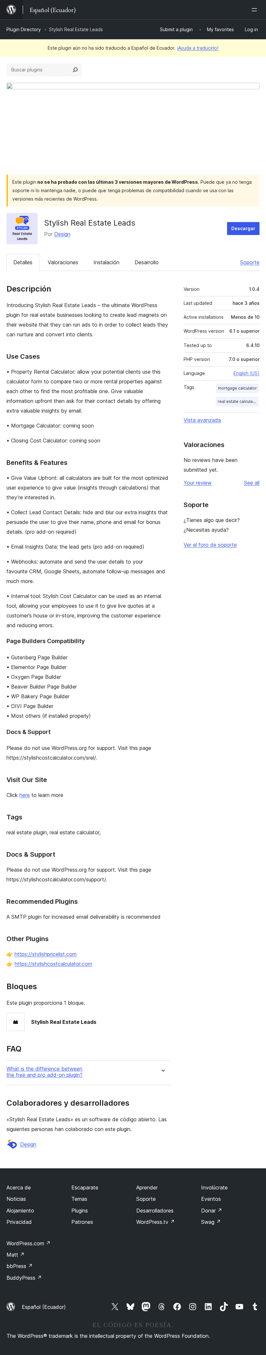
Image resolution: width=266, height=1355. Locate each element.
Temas (79, 1199)
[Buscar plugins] (75, 69)
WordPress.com (28, 1243)
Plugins (79, 1210)
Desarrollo (147, 262)
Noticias (16, 1199)
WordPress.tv (155, 1222)
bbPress (19, 1266)
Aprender (147, 1187)
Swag (211, 1222)
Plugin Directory (23, 29)
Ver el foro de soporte (210, 544)
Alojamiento (20, 1210)
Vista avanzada (202, 420)
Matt (15, 1254)
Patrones (82, 1222)
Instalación (106, 262)
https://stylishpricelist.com (46, 954)
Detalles (22, 262)
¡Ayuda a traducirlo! (197, 48)
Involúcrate (214, 1187)
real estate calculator (238, 401)
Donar (211, 1210)
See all (252, 482)
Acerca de (18, 1187)
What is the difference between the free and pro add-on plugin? (44, 1072)
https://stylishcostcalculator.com (53, 964)
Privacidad (19, 1222)
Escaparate (84, 1187)
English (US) (247, 373)
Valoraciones (63, 262)
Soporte (250, 262)
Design (62, 234)
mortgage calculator (237, 388)
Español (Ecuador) (44, 1307)
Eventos (211, 1199)
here (24, 795)
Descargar (243, 228)
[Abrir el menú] (255, 9)
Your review (198, 482)
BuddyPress (24, 1277)
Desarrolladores (155, 1210)
